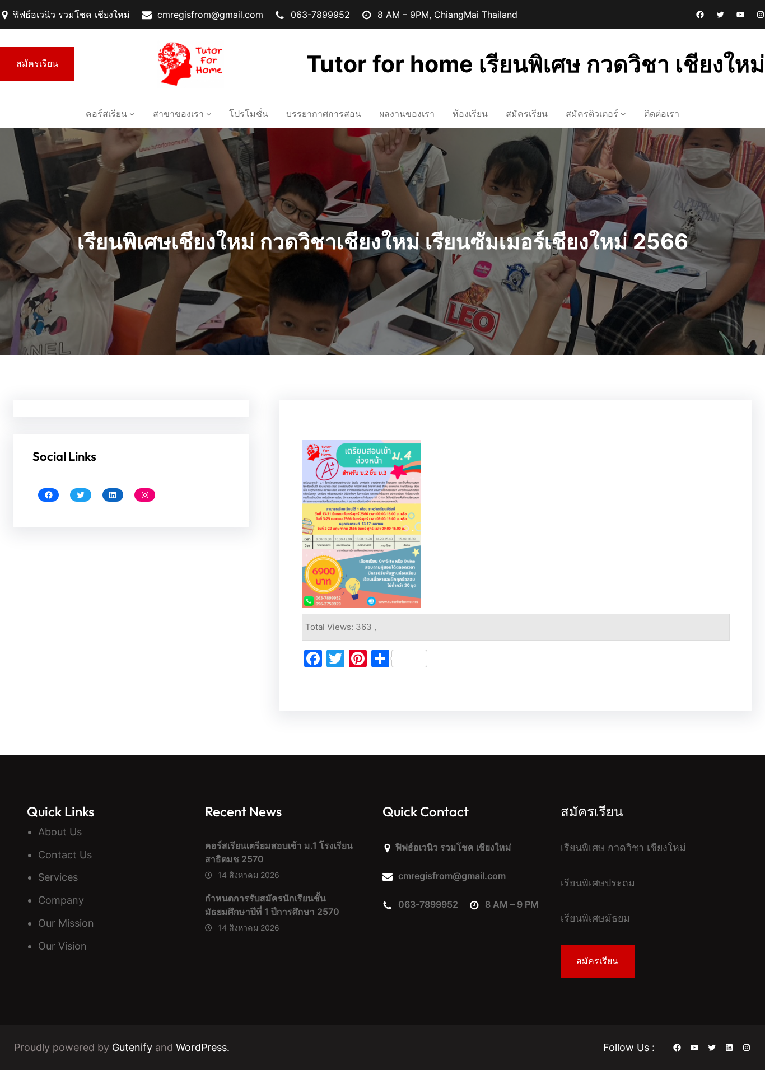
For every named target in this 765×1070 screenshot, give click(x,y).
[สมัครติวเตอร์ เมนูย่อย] (623, 113)
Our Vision (62, 946)
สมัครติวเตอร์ (592, 113)
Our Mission (66, 923)
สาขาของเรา (178, 113)
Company (61, 900)
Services (58, 877)
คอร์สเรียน (106, 113)
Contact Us (65, 855)
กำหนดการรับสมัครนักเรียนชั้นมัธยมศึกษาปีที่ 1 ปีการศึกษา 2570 (273, 905)
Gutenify (133, 1047)
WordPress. (203, 1047)
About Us (60, 832)
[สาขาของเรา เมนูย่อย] (209, 113)
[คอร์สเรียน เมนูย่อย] (132, 113)
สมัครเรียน (37, 63)
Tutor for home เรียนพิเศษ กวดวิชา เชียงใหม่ (535, 64)
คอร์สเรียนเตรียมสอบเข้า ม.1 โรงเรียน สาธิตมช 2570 (279, 852)
